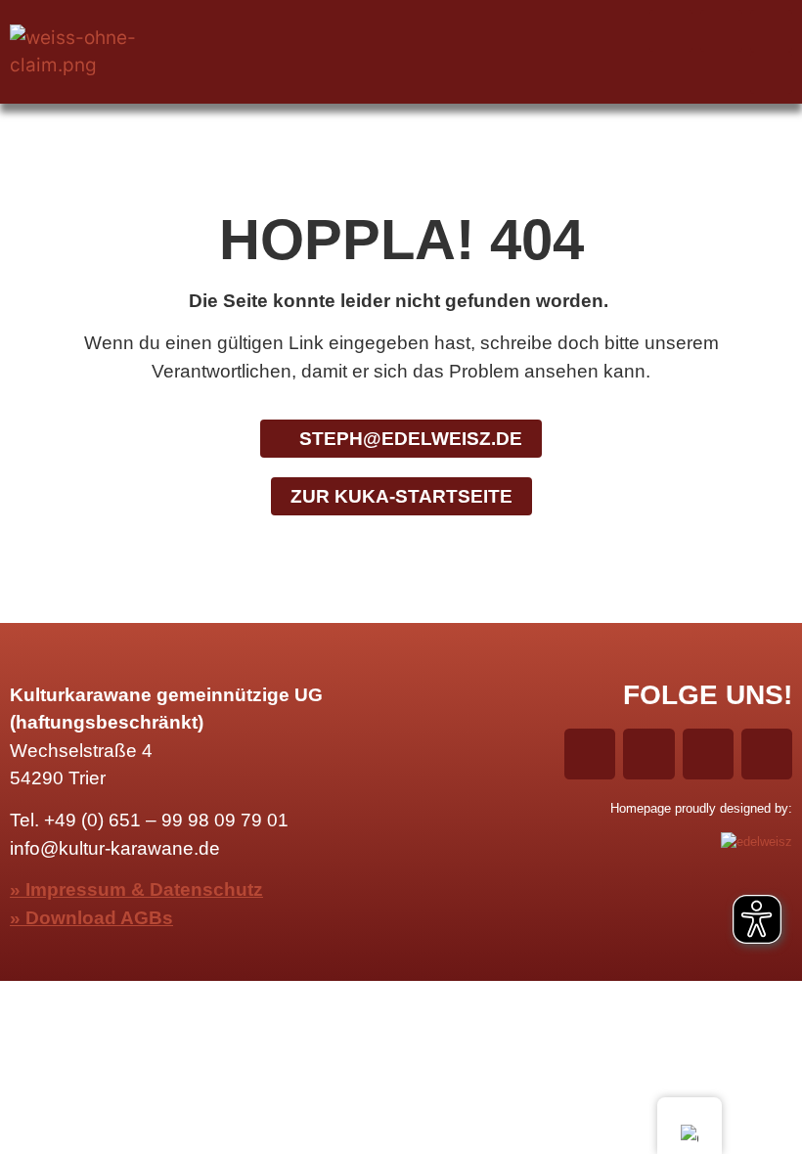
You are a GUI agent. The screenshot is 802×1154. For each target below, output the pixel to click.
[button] (401, 51)
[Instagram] (721, 31)
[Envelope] (771, 73)
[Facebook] (670, 31)
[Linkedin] (771, 31)
